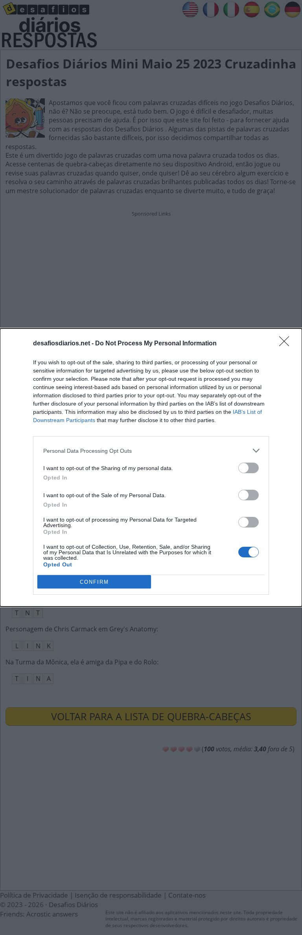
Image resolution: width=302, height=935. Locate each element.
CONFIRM (94, 582)
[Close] (286, 343)
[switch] (248, 468)
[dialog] (151, 467)
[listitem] (151, 450)
